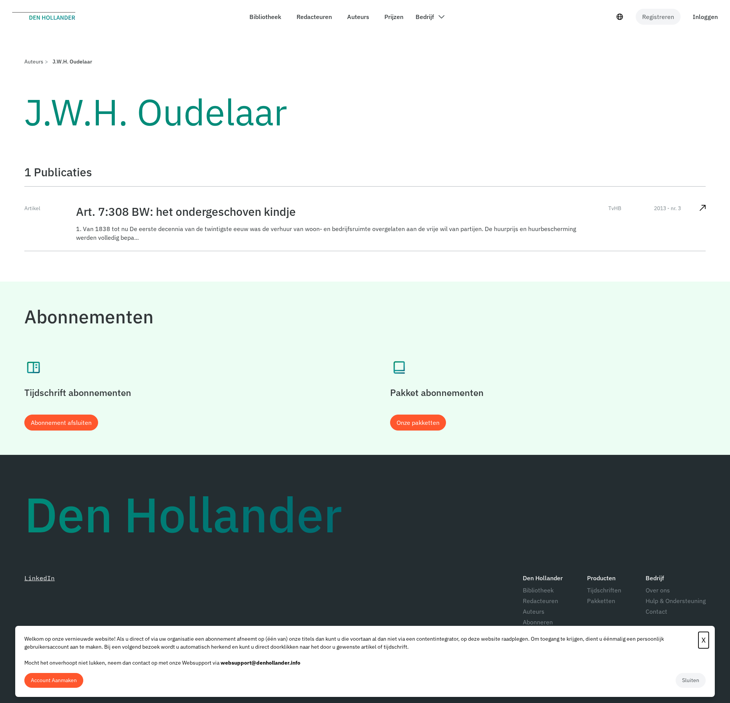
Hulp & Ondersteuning (676, 601)
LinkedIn (39, 578)
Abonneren (538, 622)
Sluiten (690, 680)
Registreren (658, 17)
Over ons (658, 590)
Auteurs (33, 61)
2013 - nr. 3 (667, 208)
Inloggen (705, 17)
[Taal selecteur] (620, 17)
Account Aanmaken (54, 680)
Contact (656, 611)
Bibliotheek (538, 590)
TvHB (614, 208)
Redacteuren (540, 601)
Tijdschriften (604, 590)
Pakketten (601, 601)
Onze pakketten (418, 422)
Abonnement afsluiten (61, 422)
